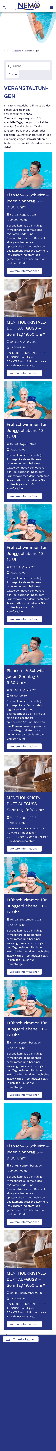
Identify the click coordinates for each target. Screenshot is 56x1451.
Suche (13, 74)
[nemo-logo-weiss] (28, 5)
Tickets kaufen (24, 1339)
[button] (4, 7)
